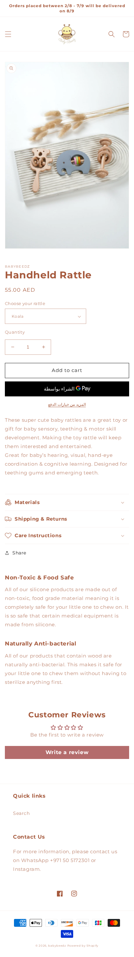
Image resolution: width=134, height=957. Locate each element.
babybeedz (57, 945)
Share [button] (19, 553)
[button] (8, 34)
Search (21, 813)
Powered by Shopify (83, 945)
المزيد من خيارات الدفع (67, 404)
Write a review (67, 752)
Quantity (15, 332)
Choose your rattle (25, 303)
